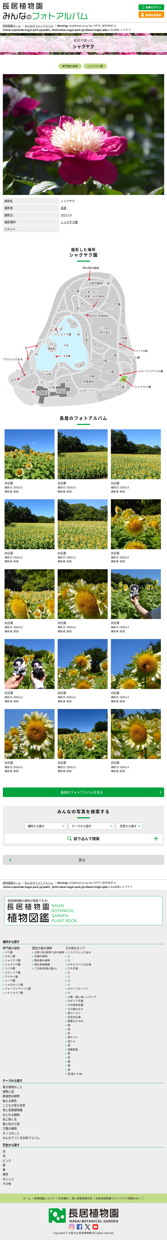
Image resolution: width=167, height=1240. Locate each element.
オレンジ (8, 1179)
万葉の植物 (10, 1128)
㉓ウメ (71, 1041)
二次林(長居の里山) (45, 968)
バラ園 (9, 952)
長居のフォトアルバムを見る (82, 792)
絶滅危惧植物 (11, 1096)
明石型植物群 (42, 964)
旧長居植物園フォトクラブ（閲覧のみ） (118, 1198)
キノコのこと (11, 1133)
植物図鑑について (44, 1198)
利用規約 (63, 1198)
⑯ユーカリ (74, 1013)
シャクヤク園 (95, 66)
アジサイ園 (11, 977)
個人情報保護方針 (82, 1198)
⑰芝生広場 (74, 1017)
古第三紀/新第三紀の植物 (49, 952)
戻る (82, 859)
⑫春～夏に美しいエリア (82, 997)
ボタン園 (10, 956)
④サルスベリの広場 (79, 964)
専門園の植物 (70, 66)
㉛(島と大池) (75, 1074)
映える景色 (10, 1101)
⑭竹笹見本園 (75, 1005)
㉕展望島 (73, 1049)
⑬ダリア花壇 (75, 1001)
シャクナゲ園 (12, 964)
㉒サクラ (73, 1037)
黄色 (5, 1174)
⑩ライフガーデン (78, 988)
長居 (63, 208)
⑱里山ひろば (75, 1021)
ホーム (27, 1198)
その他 (7, 1184)
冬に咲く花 (10, 1119)
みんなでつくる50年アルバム (21, 1138)
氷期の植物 (40, 956)
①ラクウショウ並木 (79, 952)
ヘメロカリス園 (14, 985)
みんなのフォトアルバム (39, 26)
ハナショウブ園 (14, 993)
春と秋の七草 (11, 1124)
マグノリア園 (12, 972)
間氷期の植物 (42, 960)
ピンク (7, 1160)
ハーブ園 (10, 980)
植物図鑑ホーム (12, 26)
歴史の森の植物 (42, 948)
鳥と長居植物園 (12, 1110)
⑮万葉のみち (75, 1009)
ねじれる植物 (11, 1115)
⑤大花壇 (73, 968)
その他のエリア (75, 948)
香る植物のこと (12, 1087)
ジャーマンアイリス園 (18, 988)
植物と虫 (8, 1091)
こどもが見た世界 (14, 1105)
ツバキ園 (10, 968)
